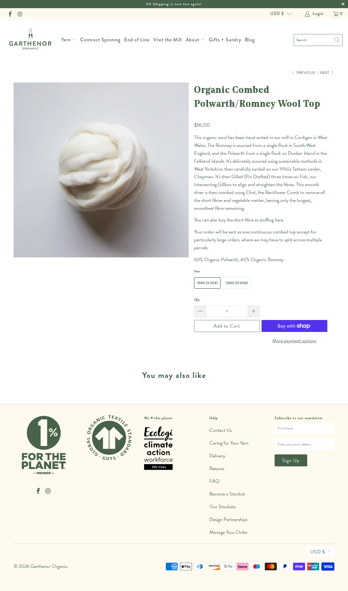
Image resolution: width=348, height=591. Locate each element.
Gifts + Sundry (225, 39)
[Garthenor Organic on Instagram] (20, 13)
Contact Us (220, 430)
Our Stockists (222, 506)
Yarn (66, 39)
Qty (197, 299)
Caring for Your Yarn (228, 443)
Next (325, 73)
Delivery (217, 455)
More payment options (294, 340)
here (279, 219)
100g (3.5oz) (207, 283)
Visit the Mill (167, 39)
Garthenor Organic (48, 566)
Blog (250, 39)
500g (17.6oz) (237, 283)
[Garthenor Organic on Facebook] (10, 13)
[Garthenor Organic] (30, 40)
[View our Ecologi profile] (158, 448)
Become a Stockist (227, 493)
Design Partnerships (228, 519)
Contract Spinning (100, 39)
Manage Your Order (228, 532)
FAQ (214, 481)
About (193, 39)
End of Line (137, 39)
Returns (216, 468)
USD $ (277, 13)
